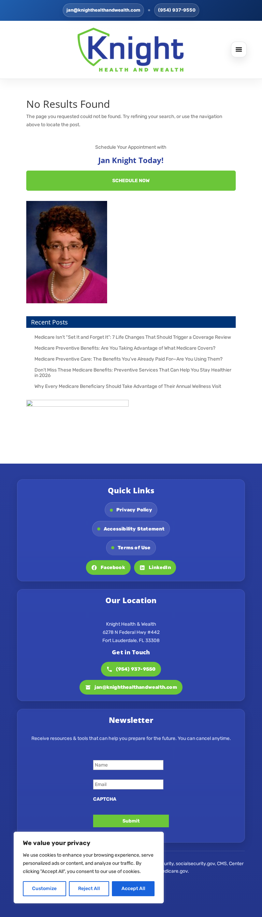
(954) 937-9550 (176, 10)
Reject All (89, 888)
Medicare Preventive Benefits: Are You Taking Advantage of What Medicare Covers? (124, 348)
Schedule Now (131, 181)
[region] (89, 867)
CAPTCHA (104, 799)
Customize (44, 888)
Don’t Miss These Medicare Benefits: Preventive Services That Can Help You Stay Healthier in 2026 (132, 373)
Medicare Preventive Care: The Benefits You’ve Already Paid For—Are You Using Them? (128, 359)
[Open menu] (239, 49)
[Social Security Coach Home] (131, 49)
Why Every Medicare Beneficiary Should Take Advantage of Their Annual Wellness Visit (127, 386)
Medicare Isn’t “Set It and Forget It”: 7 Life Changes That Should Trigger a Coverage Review (132, 337)
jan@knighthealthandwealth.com (103, 10)
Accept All (133, 888)
